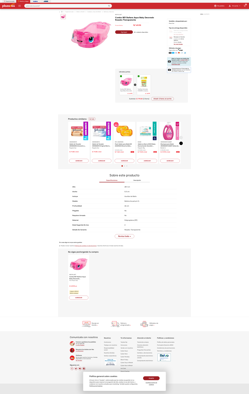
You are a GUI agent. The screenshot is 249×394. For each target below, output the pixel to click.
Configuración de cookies (151, 383)
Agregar (124, 32)
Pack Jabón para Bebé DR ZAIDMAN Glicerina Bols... (123, 145)
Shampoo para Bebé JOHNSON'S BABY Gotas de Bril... (169, 145)
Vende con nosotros (127, 348)
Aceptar (151, 378)
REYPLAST (118, 14)
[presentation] (181, 137)
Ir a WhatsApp (79, 351)
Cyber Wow (124, 354)
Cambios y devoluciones (144, 353)
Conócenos (107, 342)
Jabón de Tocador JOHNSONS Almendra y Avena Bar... (77, 145)
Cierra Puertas (125, 371)
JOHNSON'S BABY (166, 142)
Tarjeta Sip (124, 342)
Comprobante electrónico (145, 360)
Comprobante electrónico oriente (145, 357)
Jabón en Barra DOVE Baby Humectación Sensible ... (147, 145)
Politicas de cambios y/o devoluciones (85, 245)
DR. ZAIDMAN (119, 142)
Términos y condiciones (164, 351)
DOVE (139, 142)
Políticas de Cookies (95, 386)
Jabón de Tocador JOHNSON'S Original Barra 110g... (100, 145)
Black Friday (124, 360)
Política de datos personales (165, 342)
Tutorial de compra (143, 342)
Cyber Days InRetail (127, 362)
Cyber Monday (125, 357)
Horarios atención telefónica (142, 346)
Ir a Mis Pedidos (80, 345)
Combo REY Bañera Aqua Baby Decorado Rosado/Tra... (77, 278)
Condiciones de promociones (166, 348)
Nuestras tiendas (109, 353)
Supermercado (69, 11)
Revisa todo (123, 236)
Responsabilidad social (109, 349)
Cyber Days (124, 351)
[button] (109, 6)
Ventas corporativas (110, 356)
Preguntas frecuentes (144, 350)
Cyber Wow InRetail (126, 365)
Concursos (124, 345)
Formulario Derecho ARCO (165, 345)
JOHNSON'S (73, 142)
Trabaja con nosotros (110, 345)
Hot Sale (123, 368)
